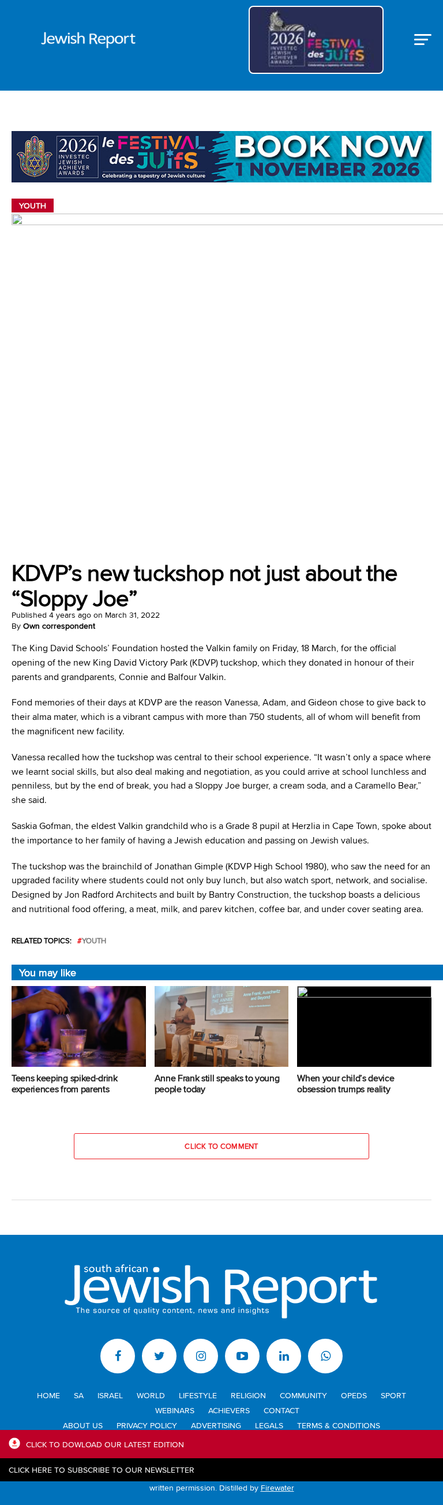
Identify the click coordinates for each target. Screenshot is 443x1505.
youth (94, 940)
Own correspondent (59, 626)
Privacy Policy (147, 1425)
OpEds (354, 1395)
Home (48, 1395)
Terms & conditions (338, 1425)
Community (303, 1395)
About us (83, 1425)
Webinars (174, 1410)
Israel (110, 1395)
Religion (248, 1395)
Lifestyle (198, 1395)
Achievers (229, 1410)
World (151, 1395)
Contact (281, 1410)
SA (79, 1395)
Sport (393, 1395)
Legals (269, 1425)
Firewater (277, 1487)
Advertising (216, 1425)
